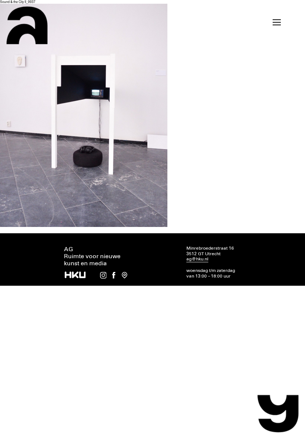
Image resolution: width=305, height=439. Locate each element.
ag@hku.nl (197, 259)
